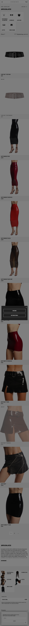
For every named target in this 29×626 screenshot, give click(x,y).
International (14, 315)
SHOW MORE (3, 560)
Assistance (4, 612)
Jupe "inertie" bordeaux (6, 361)
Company (3, 610)
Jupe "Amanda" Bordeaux (6, 197)
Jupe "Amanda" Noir (5, 156)
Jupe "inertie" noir (5, 320)
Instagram (3, 618)
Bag (26, 1)
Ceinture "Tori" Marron (6, 115)
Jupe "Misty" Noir (5, 402)
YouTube (3, 622)
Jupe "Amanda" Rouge (6, 238)
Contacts (3, 615)
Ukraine (14, 310)
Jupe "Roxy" (3, 484)
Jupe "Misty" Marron (6, 443)
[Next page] (18, 533)
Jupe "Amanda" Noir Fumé (6, 279)
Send (26, 599)
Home (2, 6)
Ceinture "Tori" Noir (5, 74)
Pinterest (3, 621)
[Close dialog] (26, 612)
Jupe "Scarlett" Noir (6, 525)
